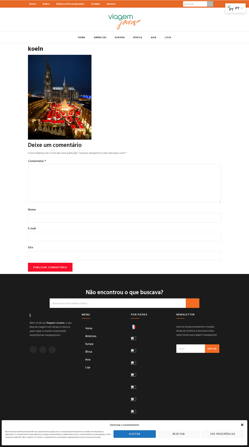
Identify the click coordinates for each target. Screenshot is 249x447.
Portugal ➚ (138, 393)
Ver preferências (222, 434)
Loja (168, 37)
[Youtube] (52, 349)
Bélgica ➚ (137, 357)
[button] (242, 424)
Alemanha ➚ (139, 344)
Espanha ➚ (138, 369)
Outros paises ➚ (141, 417)
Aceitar (134, 434)
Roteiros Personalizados (70, 4)
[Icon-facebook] (42, 349)
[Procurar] (210, 4)
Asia (154, 37)
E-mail (32, 228)
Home (32, 4)
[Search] (192, 303)
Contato (95, 4)
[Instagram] (33, 349)
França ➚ (137, 332)
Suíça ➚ (136, 405)
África (137, 37)
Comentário (37, 161)
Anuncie (111, 4)
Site (30, 247)
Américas (100, 37)
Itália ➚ (135, 381)
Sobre (46, 4)
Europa (120, 37)
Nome (32, 209)
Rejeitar (179, 434)
